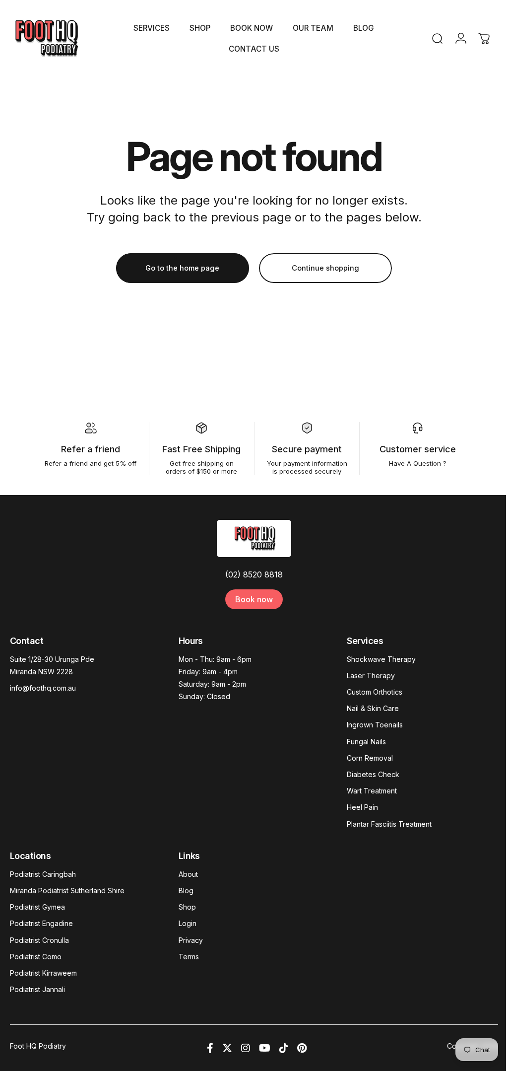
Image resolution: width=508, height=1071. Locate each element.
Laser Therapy (371, 675)
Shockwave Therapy (381, 659)
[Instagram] (245, 1048)
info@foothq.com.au (43, 688)
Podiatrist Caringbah (43, 874)
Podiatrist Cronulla (39, 940)
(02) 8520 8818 (254, 574)
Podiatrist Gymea (37, 907)
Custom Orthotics (374, 692)
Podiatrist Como (36, 956)
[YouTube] (264, 1048)
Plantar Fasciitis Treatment (389, 824)
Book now (254, 599)
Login (187, 923)
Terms (189, 956)
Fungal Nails (366, 741)
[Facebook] (210, 1048)
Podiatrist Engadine (41, 923)
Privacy (191, 940)
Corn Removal (370, 758)
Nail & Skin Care (373, 708)
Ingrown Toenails (375, 724)
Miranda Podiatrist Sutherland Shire (67, 890)
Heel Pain (362, 807)
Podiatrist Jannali (37, 989)
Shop (187, 907)
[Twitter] (227, 1048)
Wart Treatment (372, 790)
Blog (186, 890)
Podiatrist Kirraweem (43, 973)
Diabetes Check (373, 774)
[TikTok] (283, 1048)
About (188, 874)
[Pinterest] (302, 1048)
